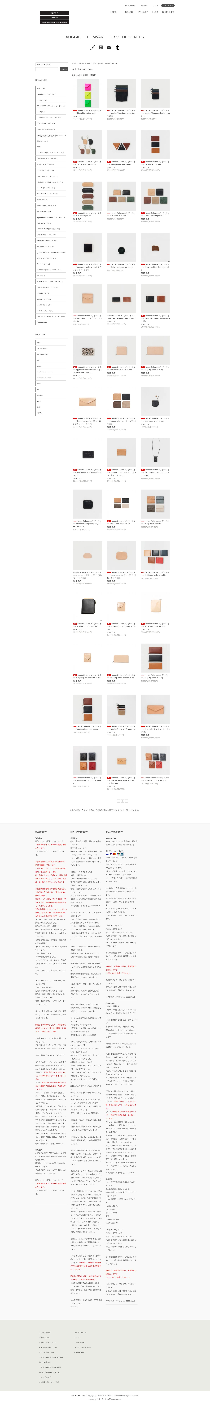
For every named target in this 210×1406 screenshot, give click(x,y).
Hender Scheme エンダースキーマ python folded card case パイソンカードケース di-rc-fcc (87, 370)
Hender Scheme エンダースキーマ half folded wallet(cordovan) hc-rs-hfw (155, 318)
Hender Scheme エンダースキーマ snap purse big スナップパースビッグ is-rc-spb (121, 575)
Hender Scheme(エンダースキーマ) (91, 63)
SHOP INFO (168, 12)
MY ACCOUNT (130, 6)
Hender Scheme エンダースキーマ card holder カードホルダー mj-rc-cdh (87, 472)
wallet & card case (111, 63)
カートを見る (79, 1342)
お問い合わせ (44, 1337)
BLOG (155, 12)
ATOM (81, 1352)
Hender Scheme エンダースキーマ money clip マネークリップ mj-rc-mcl (121, 421)
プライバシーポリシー (82, 1347)
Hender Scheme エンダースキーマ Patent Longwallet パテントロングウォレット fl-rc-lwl (87, 421)
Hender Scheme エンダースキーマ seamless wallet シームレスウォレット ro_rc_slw (87, 267)
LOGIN (155, 6)
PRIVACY (143, 12)
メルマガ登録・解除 (46, 1352)
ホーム (74, 63)
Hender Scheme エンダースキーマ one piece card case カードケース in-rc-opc (121, 780)
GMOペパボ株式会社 (115, 1396)
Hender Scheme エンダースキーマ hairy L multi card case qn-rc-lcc (155, 267)
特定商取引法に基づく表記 (49, 1382)
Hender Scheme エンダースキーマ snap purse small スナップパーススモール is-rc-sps (87, 575)
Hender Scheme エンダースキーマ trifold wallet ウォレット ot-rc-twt (87, 780)
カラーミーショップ (79, 1396)
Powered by (92, 1399)
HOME (113, 12)
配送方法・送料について (48, 1347)
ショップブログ (45, 1377)
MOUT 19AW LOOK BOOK (49, 1372)
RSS (76, 1352)
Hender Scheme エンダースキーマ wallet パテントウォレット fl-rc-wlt (121, 626)
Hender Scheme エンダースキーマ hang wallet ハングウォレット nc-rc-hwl (155, 472)
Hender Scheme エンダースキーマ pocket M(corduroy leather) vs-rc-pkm (121, 113)
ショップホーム (45, 1332)
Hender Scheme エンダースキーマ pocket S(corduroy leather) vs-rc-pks (155, 113)
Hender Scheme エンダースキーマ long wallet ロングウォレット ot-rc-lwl (155, 729)
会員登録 (144, 6)
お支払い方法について (47, 1342)
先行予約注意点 (45, 1362)
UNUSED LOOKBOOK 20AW (50, 1367)
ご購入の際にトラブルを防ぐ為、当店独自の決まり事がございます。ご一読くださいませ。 (105, 810)
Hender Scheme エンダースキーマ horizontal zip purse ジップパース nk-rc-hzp (87, 524)
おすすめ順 (76, 75)
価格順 (85, 75)
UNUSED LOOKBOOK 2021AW (51, 1357)
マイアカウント (80, 1332)
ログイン (77, 1337)
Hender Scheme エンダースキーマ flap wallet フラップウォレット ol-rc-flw (87, 318)
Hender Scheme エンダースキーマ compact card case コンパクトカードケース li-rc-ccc (121, 472)
